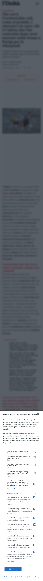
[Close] (39, 415)
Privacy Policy (34, 577)
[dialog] (21, 495)
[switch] (34, 457)
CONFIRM (13, 569)
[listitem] (21, 452)
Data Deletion (9, 577)
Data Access (21, 577)
